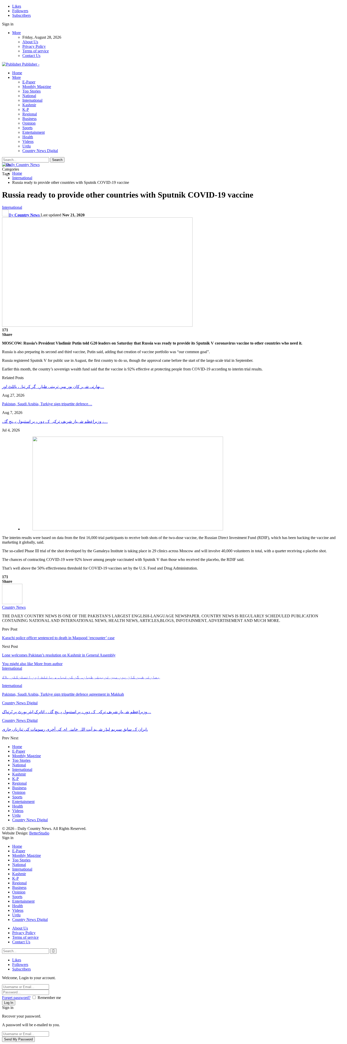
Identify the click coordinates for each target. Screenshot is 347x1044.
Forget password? (16, 997)
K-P (25, 109)
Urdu (26, 146)
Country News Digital (40, 150)
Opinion (29, 123)
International (32, 100)
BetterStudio (39, 833)
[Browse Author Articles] (12, 603)
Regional (29, 114)
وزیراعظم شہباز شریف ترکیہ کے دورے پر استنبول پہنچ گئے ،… (55, 421)
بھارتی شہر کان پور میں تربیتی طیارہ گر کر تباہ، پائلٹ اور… (53, 386)
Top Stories (31, 91)
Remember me (49, 997)
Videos (28, 141)
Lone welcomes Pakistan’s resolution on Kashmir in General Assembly (59, 655)
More (16, 33)
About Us (30, 42)
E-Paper (28, 82)
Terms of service (35, 51)
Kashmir (29, 105)
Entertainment (33, 132)
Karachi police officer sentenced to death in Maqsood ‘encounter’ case (58, 638)
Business (29, 118)
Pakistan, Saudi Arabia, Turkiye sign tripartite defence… (47, 404)
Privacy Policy (34, 46)
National (29, 96)
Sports (27, 128)
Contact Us (31, 55)
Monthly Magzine (36, 86)
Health (27, 137)
